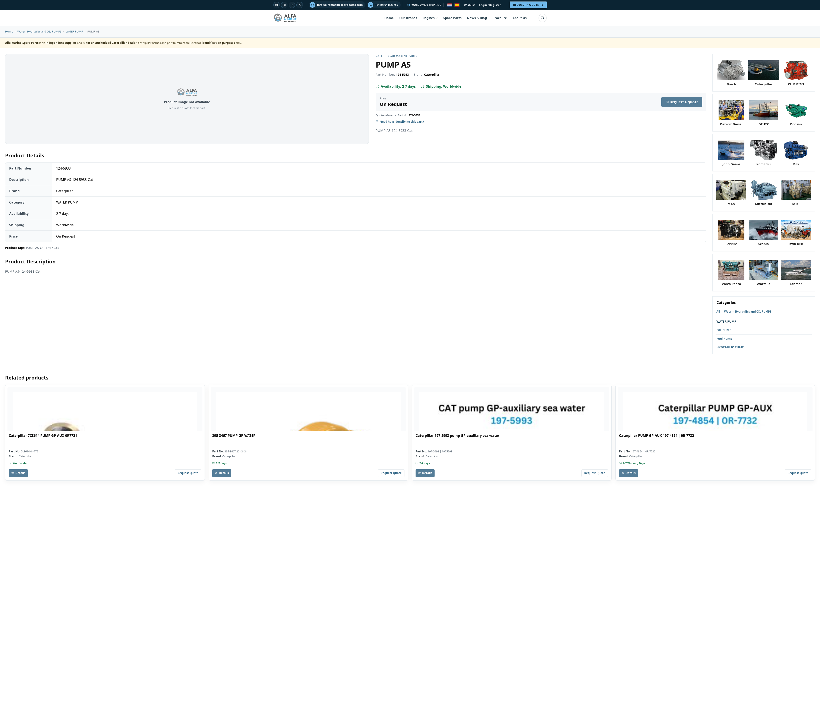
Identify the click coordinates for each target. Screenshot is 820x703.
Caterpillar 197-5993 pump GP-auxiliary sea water (457, 435)
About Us (519, 18)
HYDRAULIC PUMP (730, 347)
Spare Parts (452, 18)
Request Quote (187, 473)
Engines (429, 18)
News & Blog (477, 18)
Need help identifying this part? (402, 122)
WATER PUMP (74, 31)
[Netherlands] (449, 5)
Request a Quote (684, 102)
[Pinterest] (276, 5)
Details (20, 473)
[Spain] (457, 5)
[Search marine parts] (543, 18)
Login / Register (490, 5)
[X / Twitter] (299, 5)
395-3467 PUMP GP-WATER (234, 435)
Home (389, 18)
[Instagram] (284, 5)
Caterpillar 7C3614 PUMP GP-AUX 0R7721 (43, 435)
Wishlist (469, 5)
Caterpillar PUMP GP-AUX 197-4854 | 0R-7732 (656, 435)
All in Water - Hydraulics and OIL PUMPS (743, 311)
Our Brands (408, 18)
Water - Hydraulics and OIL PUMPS (39, 31)
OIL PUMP (723, 330)
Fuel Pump (724, 339)
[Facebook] (292, 5)
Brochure (499, 18)
